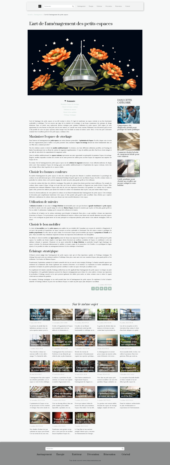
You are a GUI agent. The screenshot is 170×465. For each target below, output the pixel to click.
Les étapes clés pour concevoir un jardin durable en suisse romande (130, 371)
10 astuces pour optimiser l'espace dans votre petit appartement (107, 371)
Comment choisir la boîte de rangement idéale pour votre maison (128, 154)
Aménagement (81, 6)
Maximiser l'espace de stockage (70, 104)
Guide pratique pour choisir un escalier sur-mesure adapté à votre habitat (127, 182)
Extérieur (99, 6)
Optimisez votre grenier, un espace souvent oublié (108, 396)
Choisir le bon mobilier (69, 112)
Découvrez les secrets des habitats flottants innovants (129, 397)
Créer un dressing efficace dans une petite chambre (63, 396)
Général (127, 6)
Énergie (91, 6)
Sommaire (71, 101)
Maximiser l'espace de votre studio (84, 396)
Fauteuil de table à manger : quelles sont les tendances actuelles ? (40, 345)
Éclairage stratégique (70, 115)
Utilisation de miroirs (70, 109)
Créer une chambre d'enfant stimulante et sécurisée (40, 423)
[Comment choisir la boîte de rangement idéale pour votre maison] (128, 141)
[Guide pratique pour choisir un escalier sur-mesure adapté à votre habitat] (128, 168)
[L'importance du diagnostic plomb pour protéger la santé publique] (128, 114)
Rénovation (118, 6)
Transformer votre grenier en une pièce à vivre (63, 422)
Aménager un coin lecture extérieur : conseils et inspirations (63, 345)
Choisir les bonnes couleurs (70, 107)
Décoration (109, 6)
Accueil (30, 14)
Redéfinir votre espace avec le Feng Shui (83, 422)
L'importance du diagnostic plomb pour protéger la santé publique (128, 127)
